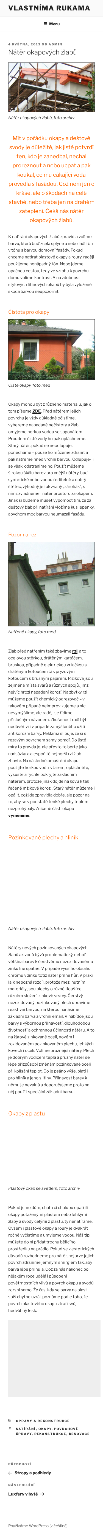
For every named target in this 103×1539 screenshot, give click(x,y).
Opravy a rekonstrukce (43, 1421)
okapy (45, 1429)
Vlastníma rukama (49, 8)
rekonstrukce (50, 1434)
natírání (26, 1429)
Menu (54, 23)
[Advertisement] (54, 1358)
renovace (79, 1434)
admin (55, 44)
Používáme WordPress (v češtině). (38, 1525)
